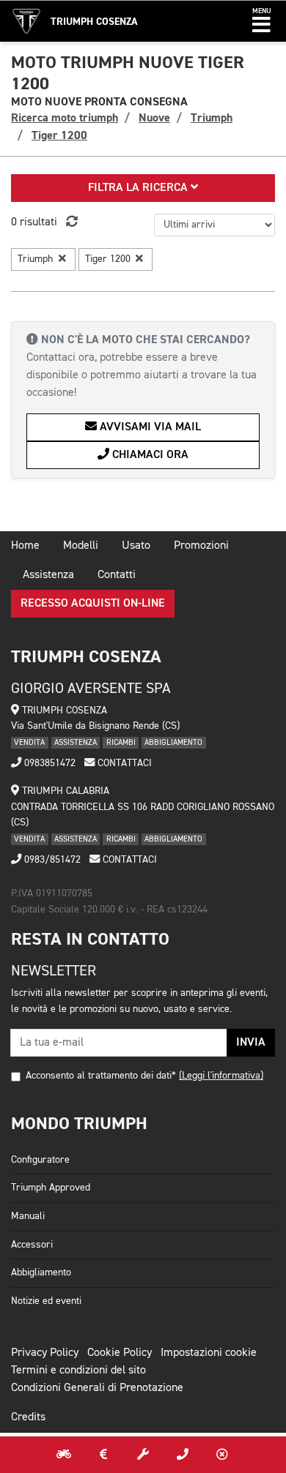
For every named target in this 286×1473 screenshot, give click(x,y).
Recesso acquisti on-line (93, 604)
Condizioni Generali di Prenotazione (97, 1388)
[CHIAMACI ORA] (182, 1454)
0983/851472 (51, 860)
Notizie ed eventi (46, 1301)
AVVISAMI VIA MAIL (149, 427)
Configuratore (40, 1160)
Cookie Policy (119, 1353)
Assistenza (48, 575)
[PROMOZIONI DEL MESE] (103, 1454)
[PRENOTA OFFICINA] (143, 1454)
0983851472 (48, 763)
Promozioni (201, 546)
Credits (28, 1417)
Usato (136, 546)
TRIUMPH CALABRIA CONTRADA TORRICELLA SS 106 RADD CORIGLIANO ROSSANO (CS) (142, 807)
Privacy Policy (44, 1353)
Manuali (28, 1216)
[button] (261, 21)
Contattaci (123, 763)
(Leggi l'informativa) (221, 1076)
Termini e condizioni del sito (78, 1370)
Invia (250, 1043)
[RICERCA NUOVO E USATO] (63, 1454)
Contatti (117, 575)
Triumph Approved (50, 1187)
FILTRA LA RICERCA (139, 188)
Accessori (32, 1245)
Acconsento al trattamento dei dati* (101, 1076)
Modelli (80, 546)
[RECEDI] (222, 1454)
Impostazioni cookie (209, 1353)
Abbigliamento (41, 1272)
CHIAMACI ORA (148, 455)
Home (25, 546)
